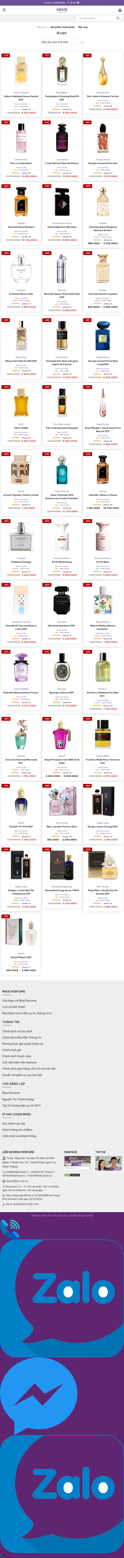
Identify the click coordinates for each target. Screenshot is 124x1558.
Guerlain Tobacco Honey (102, 495)
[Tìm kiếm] (118, 18)
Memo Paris (21, 357)
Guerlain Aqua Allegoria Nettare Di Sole (103, 229)
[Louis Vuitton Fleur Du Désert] (62, 138)
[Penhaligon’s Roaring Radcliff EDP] (62, 71)
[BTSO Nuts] (103, 537)
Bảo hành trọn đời (13, 1123)
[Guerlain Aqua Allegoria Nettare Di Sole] (103, 202)
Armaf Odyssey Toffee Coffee (21, 495)
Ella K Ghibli (21, 427)
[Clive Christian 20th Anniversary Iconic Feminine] (62, 470)
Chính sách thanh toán (16, 1056)
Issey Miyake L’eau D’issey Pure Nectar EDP (103, 429)
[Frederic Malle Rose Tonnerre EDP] (103, 734)
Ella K (21, 424)
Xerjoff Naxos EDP (21, 957)
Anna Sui (21, 756)
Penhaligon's (62, 92)
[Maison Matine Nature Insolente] (103, 600)
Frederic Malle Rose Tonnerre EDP (103, 761)
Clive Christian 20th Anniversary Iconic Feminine (62, 497)
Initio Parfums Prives (62, 223)
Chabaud (21, 558)
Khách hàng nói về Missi (17, 1130)
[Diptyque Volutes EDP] (62, 667)
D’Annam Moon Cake (21, 293)
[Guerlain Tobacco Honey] (103, 470)
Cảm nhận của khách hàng (19, 1136)
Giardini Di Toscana (21, 622)
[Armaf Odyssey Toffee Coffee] (21, 470)
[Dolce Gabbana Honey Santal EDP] (21, 71)
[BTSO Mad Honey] (62, 537)
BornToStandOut (62, 558)
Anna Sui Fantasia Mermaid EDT (21, 761)
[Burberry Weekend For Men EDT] (103, 667)
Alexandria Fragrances (61, 886)
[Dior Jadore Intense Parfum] (103, 71)
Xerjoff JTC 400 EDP (21, 826)
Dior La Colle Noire (21, 163)
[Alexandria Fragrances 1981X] (62, 865)
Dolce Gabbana (21, 92)
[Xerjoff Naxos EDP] (21, 932)
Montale (62, 290)
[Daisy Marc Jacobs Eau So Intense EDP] (103, 865)
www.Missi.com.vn (17, 1181)
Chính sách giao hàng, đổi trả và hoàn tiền (29, 1068)
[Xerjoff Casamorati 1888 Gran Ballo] (62, 734)
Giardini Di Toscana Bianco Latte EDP (21, 627)
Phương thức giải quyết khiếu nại (22, 1043)
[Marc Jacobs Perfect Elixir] (62, 801)
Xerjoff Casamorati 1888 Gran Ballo (62, 761)
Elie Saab (62, 622)
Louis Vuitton (62, 159)
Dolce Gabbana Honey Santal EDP (21, 98)
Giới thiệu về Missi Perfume (19, 1000)
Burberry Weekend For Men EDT (103, 694)
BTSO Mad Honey (62, 561)
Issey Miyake (103, 424)
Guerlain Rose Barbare (21, 227)
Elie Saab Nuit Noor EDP (62, 625)
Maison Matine (103, 622)
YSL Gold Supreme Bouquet (62, 427)
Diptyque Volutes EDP (62, 692)
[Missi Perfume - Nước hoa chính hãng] (62, 10)
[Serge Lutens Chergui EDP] (103, 801)
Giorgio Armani (103, 159)
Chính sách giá (11, 1050)
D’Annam (21, 290)
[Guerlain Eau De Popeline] (103, 269)
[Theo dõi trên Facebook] (68, 3)
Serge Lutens (103, 823)
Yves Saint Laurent (62, 424)
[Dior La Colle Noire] (21, 138)
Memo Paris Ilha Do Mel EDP (21, 361)
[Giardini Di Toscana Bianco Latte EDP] (21, 600)
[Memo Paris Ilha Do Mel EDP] (21, 336)
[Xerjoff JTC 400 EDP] (21, 801)
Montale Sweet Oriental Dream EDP (62, 295)
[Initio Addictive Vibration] (62, 202)
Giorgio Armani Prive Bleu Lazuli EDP (103, 363)
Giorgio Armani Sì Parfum (102, 163)
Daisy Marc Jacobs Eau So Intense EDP (103, 892)
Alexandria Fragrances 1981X (62, 890)
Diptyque (62, 689)
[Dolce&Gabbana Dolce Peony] (21, 667)
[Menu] (4, 10)
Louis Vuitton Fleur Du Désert (62, 163)
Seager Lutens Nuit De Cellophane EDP (21, 892)
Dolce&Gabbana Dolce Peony (21, 692)
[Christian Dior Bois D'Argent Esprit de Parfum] (62, 336)
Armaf (21, 491)
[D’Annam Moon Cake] (21, 269)
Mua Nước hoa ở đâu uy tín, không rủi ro (27, 1013)
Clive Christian (62, 491)
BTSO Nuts (102, 561)
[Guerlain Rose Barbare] (21, 202)
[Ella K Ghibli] (21, 403)
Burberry (103, 689)
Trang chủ (42, 27)
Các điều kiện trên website (19, 1062)
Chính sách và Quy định (17, 1031)
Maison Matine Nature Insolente (102, 627)
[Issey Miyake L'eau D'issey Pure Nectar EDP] (103, 403)
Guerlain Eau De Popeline (102, 293)
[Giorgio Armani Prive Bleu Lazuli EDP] (103, 336)
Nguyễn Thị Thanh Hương (18, 1099)
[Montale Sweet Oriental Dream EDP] (62, 269)
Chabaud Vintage (21, 561)
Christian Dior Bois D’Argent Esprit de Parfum (62, 363)
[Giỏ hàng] (120, 10)
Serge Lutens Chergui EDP (103, 826)
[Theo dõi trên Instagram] (71, 3)
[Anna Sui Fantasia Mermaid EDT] (21, 734)
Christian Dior (102, 92)
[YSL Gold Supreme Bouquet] (62, 403)
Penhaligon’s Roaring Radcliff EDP (62, 98)
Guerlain (21, 223)
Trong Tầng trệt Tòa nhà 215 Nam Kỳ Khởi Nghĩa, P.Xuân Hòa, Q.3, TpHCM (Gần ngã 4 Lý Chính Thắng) (28, 1162)
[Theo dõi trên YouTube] (78, 3)
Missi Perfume (11, 1093)
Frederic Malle (102, 756)
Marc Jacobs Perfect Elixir (62, 826)
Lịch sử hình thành (13, 1007)
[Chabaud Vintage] (21, 537)
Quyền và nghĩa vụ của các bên (22, 1075)
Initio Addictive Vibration (62, 227)
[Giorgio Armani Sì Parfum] (103, 138)
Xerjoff (62, 756)
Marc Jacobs (62, 823)
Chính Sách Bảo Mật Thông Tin (21, 1037)
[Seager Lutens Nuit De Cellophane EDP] (21, 865)
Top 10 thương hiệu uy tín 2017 (21, 1105)
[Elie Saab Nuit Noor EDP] (62, 600)
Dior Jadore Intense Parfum (103, 96)
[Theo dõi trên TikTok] (75, 3)
